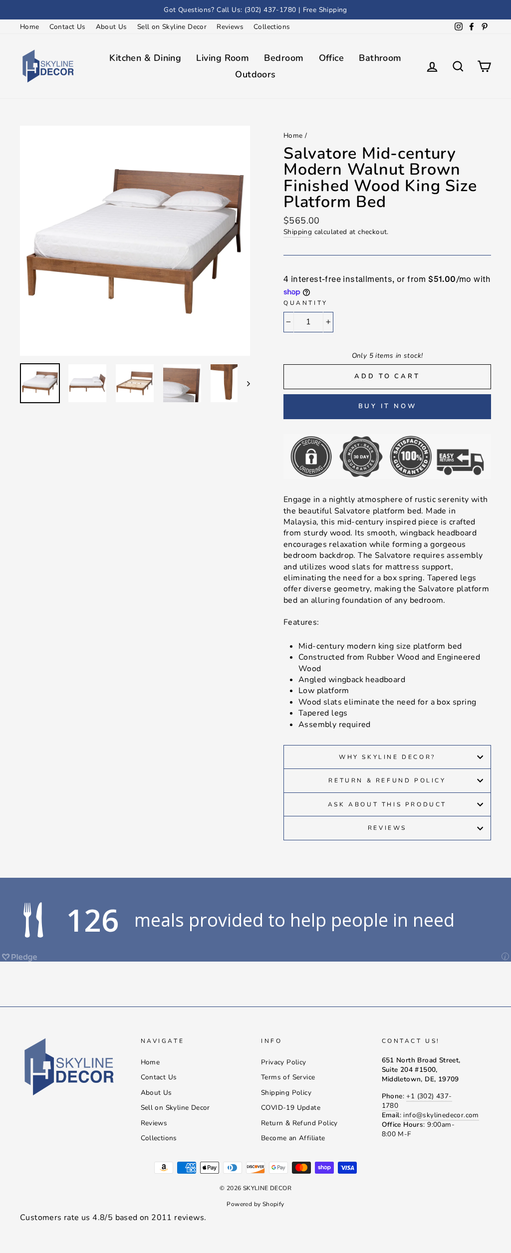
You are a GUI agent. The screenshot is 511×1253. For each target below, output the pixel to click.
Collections (272, 26)
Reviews (230, 26)
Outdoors (255, 74)
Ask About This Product (387, 804)
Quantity (305, 303)
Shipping (297, 232)
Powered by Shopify (255, 1204)
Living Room (222, 58)
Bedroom (283, 58)
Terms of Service (288, 1077)
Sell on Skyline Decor (172, 26)
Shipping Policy (286, 1092)
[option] (255, 9)
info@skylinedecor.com (441, 1115)
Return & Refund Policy (387, 780)
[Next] (244, 383)
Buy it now (387, 406)
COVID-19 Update (290, 1107)
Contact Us (67, 26)
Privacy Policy (283, 1062)
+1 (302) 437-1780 (417, 1100)
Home (29, 26)
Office (331, 58)
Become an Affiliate (293, 1138)
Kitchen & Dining (145, 58)
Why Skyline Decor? (387, 757)
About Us (111, 26)
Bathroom (380, 58)
